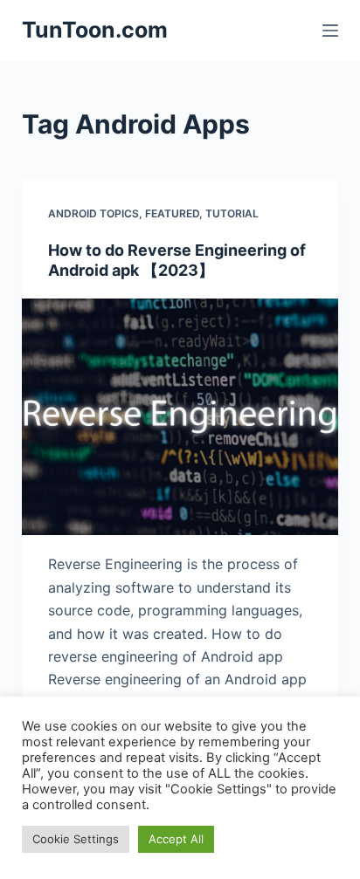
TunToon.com (95, 30)
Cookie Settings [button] (75, 839)
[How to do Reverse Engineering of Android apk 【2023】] (180, 417)
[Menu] (330, 30)
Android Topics (93, 213)
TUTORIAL (232, 213)
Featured (172, 213)
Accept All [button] (176, 839)
